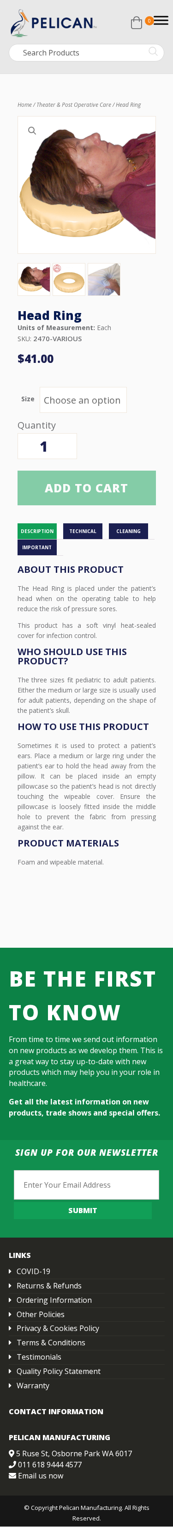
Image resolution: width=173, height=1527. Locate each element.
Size (28, 398)
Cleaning (128, 531)
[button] (32, 131)
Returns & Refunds (49, 1286)
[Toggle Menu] (161, 20)
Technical (82, 531)
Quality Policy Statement (59, 1371)
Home (25, 105)
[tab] (40, 531)
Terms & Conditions (51, 1342)
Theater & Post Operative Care (73, 105)
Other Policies (41, 1314)
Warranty (33, 1385)
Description (37, 531)
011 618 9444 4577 (50, 1465)
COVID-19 (33, 1271)
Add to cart (86, 488)
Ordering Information (54, 1300)
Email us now (40, 1476)
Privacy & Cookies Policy (58, 1328)
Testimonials (39, 1357)
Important (37, 547)
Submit (82, 1210)
